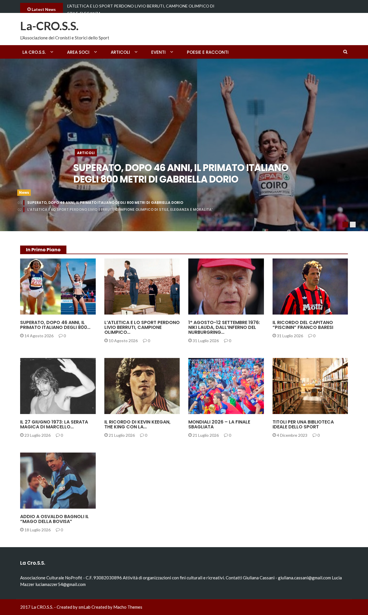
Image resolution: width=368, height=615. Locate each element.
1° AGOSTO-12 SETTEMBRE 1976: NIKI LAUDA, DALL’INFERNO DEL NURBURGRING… (224, 327)
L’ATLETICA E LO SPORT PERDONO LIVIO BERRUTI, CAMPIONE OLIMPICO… (142, 327)
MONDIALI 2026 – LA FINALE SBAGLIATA (219, 424)
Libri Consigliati (297, 410)
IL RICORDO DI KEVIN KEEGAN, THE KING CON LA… (137, 424)
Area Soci (78, 52)
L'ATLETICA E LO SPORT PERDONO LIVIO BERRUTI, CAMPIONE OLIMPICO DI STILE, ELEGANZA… (140, 9)
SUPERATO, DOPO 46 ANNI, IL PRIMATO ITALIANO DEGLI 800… (55, 325)
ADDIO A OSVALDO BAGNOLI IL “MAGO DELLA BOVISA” (54, 519)
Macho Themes (127, 607)
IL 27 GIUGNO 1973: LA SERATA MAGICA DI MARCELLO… (54, 424)
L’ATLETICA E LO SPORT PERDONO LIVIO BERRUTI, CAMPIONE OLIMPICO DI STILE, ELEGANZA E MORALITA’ (119, 209)
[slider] (184, 145)
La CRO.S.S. (34, 52)
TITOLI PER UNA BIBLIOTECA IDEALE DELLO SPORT (303, 424)
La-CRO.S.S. (49, 26)
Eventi (158, 52)
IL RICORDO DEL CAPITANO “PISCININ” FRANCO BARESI (303, 325)
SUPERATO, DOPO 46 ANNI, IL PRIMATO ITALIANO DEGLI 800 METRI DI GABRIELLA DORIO (180, 173)
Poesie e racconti (208, 52)
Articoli (120, 52)
